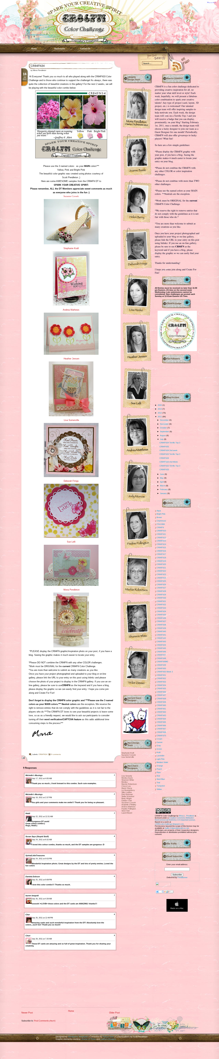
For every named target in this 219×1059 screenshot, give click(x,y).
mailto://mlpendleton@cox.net (177, 828)
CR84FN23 (161, 574)
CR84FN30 (161, 598)
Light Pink (161, 759)
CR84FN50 (161, 668)
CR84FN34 (38, 65)
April (162, 482)
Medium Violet (162, 762)
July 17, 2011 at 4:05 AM (42, 778)
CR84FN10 (161, 531)
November (164, 424)
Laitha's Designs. (108, 1039)
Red (158, 776)
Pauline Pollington (128, 809)
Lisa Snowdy (126, 776)
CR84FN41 (161, 635)
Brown (159, 517)
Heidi (27, 813)
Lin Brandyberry (128, 790)
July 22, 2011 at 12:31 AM (42, 816)
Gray (159, 745)
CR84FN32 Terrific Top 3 (169, 466)
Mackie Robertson (129, 784)
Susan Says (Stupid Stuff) (37, 836)
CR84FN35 (164, 447)
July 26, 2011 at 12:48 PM (42, 918)
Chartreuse (161, 521)
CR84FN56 (161, 692)
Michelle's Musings (34, 775)
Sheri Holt (125, 811)
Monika (124, 782)
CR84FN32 (161, 605)
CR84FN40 (161, 631)
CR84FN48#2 (162, 662)
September (165, 431)
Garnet (159, 742)
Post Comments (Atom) (44, 1021)
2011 (160, 417)
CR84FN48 (161, 658)
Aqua (159, 511)
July (162, 439)
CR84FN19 (161, 561)
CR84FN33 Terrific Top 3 (169, 454)
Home (34, 49)
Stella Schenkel (127, 796)
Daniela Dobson (32, 877)
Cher (27, 915)
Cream (159, 739)
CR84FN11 (161, 534)
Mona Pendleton (71, 589)
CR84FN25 (161, 581)
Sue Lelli (71, 541)
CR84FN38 (161, 625)
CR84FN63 (161, 715)
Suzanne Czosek (128, 755)
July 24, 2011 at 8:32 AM (42, 840)
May (162, 478)
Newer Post (27, 1012)
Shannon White (127, 780)
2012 (160, 413)
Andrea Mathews (71, 310)
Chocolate (161, 524)
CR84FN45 (161, 648)
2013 (160, 409)
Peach (159, 769)
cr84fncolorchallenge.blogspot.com (169, 824)
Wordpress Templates (78, 1037)
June (162, 474)
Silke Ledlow (126, 792)
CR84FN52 (161, 678)
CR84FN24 (161, 578)
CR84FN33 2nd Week (168, 462)
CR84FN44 (161, 645)
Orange (160, 766)
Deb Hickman (127, 794)
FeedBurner (183, 877)
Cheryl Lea (126, 786)
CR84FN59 (161, 702)
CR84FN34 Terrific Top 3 (169, 443)
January (163, 493)
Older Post (114, 1012)
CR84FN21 (161, 568)
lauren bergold (32, 896)
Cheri (27, 936)
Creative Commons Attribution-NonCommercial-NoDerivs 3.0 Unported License (175, 819)
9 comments (56, 754)
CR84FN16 (161, 551)
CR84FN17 (161, 554)
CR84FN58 (161, 699)
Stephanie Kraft (71, 248)
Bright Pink (161, 514)
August (163, 435)
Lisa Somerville (71, 420)
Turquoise (161, 786)
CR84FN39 (161, 628)
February (164, 489)
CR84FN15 (161, 547)
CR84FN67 (161, 729)
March (163, 486)
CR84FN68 (161, 732)
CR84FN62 (161, 712)
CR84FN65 (161, 722)
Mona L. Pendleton (186, 816)
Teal (158, 782)
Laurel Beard (126, 813)
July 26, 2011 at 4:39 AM (42, 899)
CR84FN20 (161, 564)
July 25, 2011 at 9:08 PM (42, 880)
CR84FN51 (161, 675)
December (164, 420)
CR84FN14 (161, 544)
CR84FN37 (161, 621)
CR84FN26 (161, 584)
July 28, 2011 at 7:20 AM (42, 939)
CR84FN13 (161, 541)
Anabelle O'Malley (128, 805)
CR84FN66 (161, 725)
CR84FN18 (161, 558)
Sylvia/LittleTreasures (35, 855)
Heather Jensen (71, 358)
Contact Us (85, 49)
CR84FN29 (161, 595)
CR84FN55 (161, 688)
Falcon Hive (108, 1037)
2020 (160, 405)
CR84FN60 (161, 705)
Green (159, 749)
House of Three (88, 1039)
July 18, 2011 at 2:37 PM (42, 797)
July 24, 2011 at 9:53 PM (42, 859)
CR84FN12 (161, 538)
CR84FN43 (161, 642)
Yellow (159, 789)
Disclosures (59, 49)
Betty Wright (126, 798)
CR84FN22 (161, 571)
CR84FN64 (161, 719)
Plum (159, 772)
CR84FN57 (161, 695)
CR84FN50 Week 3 (165, 672)
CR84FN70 (161, 736)
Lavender (160, 756)
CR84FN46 (161, 652)
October (163, 428)
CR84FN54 (161, 685)
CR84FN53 (161, 682)
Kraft (158, 752)
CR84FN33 (164, 470)
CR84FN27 (161, 588)
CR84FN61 (161, 709)
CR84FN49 (161, 665)
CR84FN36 (161, 618)
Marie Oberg (126, 788)
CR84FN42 (161, 638)
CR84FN (160, 527)
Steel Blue (161, 779)
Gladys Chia (126, 800)
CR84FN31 (161, 601)
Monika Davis (127, 778)
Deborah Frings (71, 481)
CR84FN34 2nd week (168, 450)
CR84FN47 (161, 655)
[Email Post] (23, 757)
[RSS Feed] (172, 65)
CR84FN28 (161, 591)
